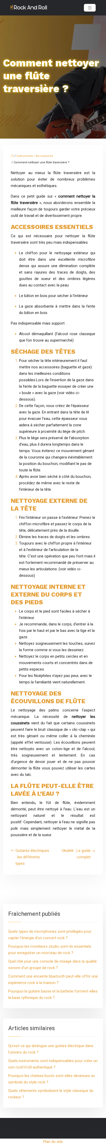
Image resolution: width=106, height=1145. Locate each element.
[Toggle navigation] (90, 8)
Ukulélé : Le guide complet (76, 853)
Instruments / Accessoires (34, 156)
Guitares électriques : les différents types (32, 857)
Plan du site (53, 1141)
